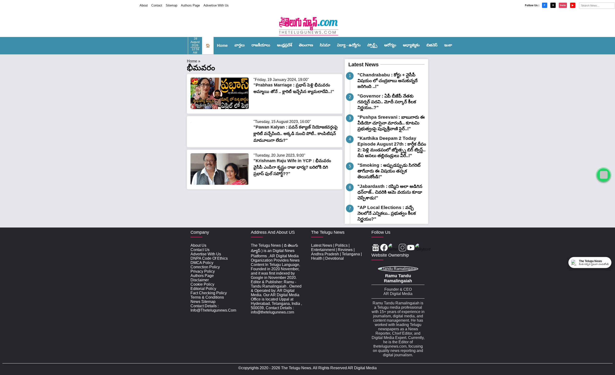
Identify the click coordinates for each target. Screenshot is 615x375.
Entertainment (323, 250)
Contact (156, 5)
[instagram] (402, 248)
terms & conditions (207, 297)
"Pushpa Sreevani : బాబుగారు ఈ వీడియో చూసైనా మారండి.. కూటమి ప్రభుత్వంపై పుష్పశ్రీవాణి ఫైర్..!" (391, 123)
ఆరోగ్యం (390, 45)
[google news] (375, 248)
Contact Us (200, 250)
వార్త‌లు (239, 45)
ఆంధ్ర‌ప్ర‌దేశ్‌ (284, 45)
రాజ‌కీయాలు (261, 45)
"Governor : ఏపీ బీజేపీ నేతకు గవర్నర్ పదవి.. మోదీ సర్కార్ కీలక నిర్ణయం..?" (386, 101)
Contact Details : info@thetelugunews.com (213, 308)
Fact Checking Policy (209, 293)
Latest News (363, 64)
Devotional (334, 258)
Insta (563, 5)
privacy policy (203, 271)
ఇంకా (448, 45)
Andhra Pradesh (325, 254)
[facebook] (384, 248)
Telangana (351, 254)
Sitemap (171, 5)
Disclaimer (200, 280)
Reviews (345, 250)
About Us (198, 245)
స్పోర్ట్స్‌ (372, 45)
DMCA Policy (202, 263)
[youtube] (411, 248)
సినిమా (325, 45)
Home (222, 45)
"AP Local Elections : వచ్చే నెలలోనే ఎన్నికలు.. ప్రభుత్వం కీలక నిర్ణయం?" (386, 213)
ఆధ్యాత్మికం (411, 45)
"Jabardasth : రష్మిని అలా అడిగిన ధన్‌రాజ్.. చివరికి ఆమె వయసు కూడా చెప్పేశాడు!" (389, 192)
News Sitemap (203, 302)
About (144, 5)
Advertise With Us (216, 5)
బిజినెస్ (431, 45)
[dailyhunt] (423, 248)
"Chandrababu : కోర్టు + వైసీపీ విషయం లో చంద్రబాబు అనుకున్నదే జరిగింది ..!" (387, 80)
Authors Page (190, 5)
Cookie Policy (202, 284)
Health (316, 258)
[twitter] (393, 248)
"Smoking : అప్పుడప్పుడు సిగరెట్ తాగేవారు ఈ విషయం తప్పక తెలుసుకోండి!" (388, 171)
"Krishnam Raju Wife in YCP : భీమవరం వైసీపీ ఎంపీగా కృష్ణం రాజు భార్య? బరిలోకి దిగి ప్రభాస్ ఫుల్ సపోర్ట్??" (292, 167)
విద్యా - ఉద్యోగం (349, 45)
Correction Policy (205, 267)
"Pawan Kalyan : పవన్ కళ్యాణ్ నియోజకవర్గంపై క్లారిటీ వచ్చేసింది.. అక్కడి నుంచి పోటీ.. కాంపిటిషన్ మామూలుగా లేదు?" (295, 133)
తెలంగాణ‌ (306, 45)
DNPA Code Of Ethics (209, 258)
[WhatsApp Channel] (603, 175)
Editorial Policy (203, 289)
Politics (341, 245)
